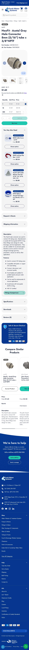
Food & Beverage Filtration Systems (11, 538)
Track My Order (6, 566)
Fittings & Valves (9, 21)
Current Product (10, 389)
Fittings (15, 21)
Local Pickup (5, 608)
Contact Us (4, 582)
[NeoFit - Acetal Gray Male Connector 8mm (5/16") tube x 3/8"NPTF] (9, 365)
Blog (3, 601)
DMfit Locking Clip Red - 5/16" (18, 156)
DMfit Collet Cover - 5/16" (18, 139)
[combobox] (14, 15)
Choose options (15, 146)
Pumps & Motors (6, 522)
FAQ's (3, 617)
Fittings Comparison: (12, 293)
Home (3, 21)
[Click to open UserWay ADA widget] (3, 647)
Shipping (4, 572)
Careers (4, 604)
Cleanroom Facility (6, 598)
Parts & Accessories (7, 545)
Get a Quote (5, 569)
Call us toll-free (14, 457)
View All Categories (7, 556)
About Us (4, 591)
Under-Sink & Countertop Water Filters (12, 548)
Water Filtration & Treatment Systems (11, 518)
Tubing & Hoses (6, 535)
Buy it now (14, 123)
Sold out (20, 118)
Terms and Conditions (7, 646)
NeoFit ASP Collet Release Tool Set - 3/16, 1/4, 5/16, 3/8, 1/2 (18, 175)
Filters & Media (6, 531)
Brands (3, 551)
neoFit (3, 27)
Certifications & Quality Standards (11, 614)
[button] (21, 9)
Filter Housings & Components (10, 528)
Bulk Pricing (5, 575)
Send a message (14, 462)
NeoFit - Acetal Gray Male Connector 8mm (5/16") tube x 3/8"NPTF (9, 379)
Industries (4, 611)
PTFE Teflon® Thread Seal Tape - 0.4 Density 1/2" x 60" (18, 196)
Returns (4, 579)
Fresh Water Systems (10, 636)
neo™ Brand (5, 595)
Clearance (4, 541)
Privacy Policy (16, 646)
